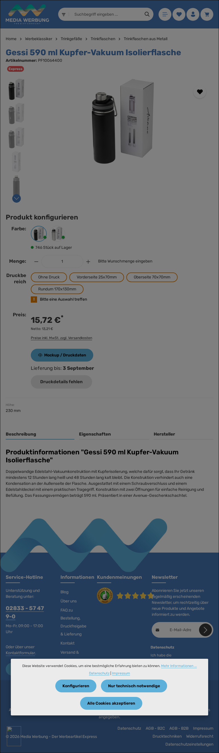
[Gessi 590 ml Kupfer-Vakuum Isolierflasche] (123, 121)
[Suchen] (147, 14)
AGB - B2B (178, 728)
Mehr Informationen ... (179, 666)
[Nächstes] (16, 198)
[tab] (40, 435)
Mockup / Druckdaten (65, 355)
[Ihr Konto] (192, 14)
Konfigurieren (75, 686)
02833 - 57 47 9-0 (25, 612)
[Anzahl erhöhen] (88, 261)
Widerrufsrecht (199, 736)
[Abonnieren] (205, 629)
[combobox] (105, 14)
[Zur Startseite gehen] (27, 14)
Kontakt (67, 643)
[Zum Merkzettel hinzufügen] (199, 91)
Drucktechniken (167, 736)
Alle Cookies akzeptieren (111, 703)
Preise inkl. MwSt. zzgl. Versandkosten (61, 338)
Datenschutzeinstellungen (189, 744)
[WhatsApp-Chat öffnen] (14, 736)
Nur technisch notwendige (134, 686)
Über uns (68, 601)
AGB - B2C (155, 728)
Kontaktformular (20, 653)
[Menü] (165, 14)
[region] (109, 139)
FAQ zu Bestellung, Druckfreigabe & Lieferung (73, 622)
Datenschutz (129, 728)
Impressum (203, 728)
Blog (64, 592)
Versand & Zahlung (69, 656)
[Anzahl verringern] (36, 261)
